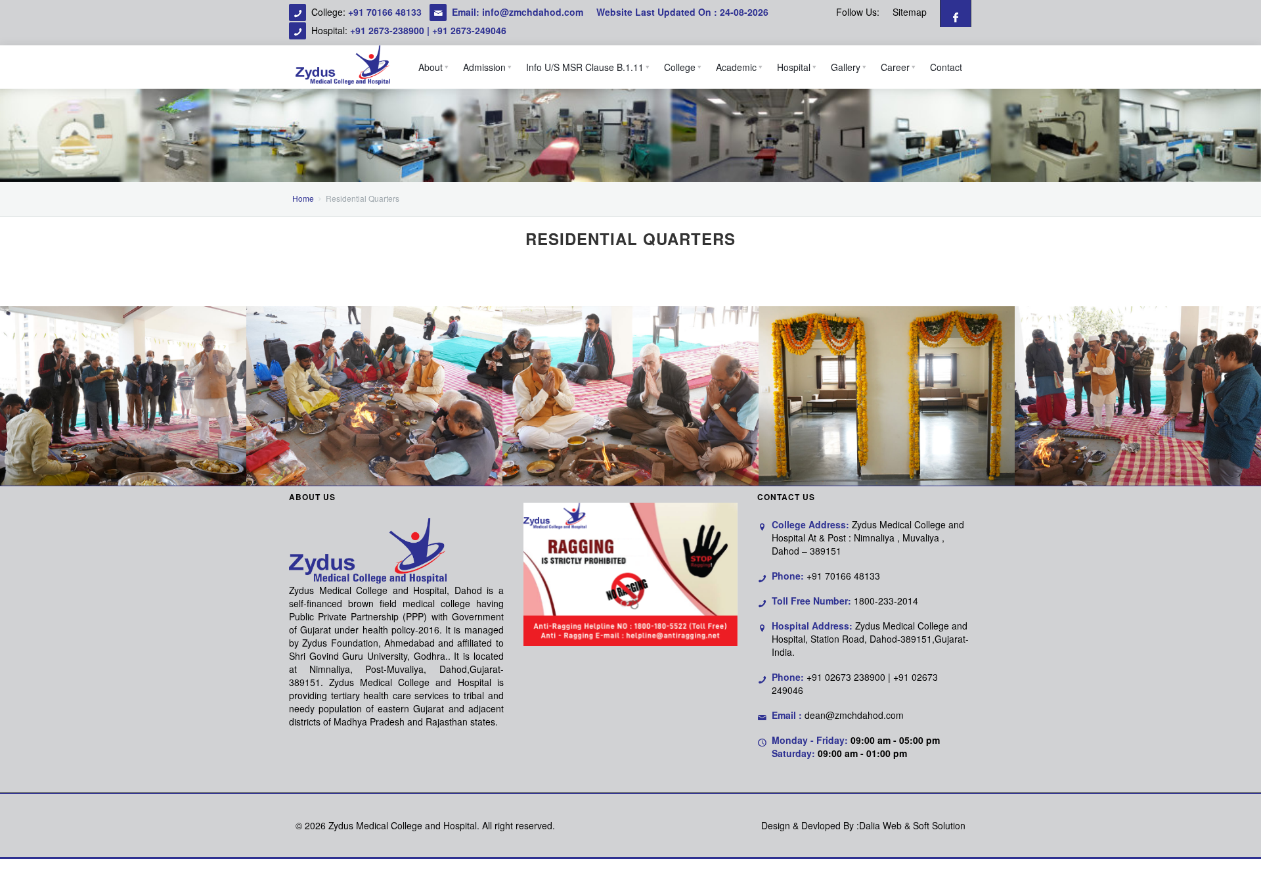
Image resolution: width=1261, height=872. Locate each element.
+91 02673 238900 (846, 676)
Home (303, 198)
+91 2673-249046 (469, 30)
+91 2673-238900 (387, 30)
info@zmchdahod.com (532, 11)
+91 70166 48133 (386, 11)
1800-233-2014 (886, 600)
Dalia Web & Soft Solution (912, 825)
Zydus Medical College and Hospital (402, 825)
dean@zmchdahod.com (854, 715)
